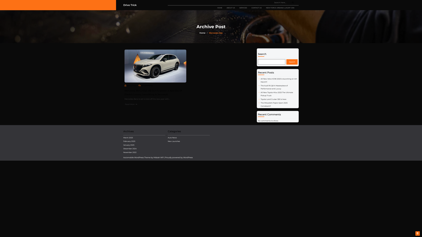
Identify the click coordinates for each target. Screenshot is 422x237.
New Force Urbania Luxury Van (280, 8)
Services (243, 8)
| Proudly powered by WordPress (178, 157)
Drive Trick (130, 5)
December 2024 (130, 149)
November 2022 (129, 152)
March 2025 (128, 138)
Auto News (172, 138)
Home (219, 8)
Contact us (256, 8)
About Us (231, 8)
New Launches (174, 141)
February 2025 (129, 141)
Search (262, 54)
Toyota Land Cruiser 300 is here (273, 99)
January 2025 (128, 145)
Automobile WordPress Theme (136, 157)
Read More (130, 104)
